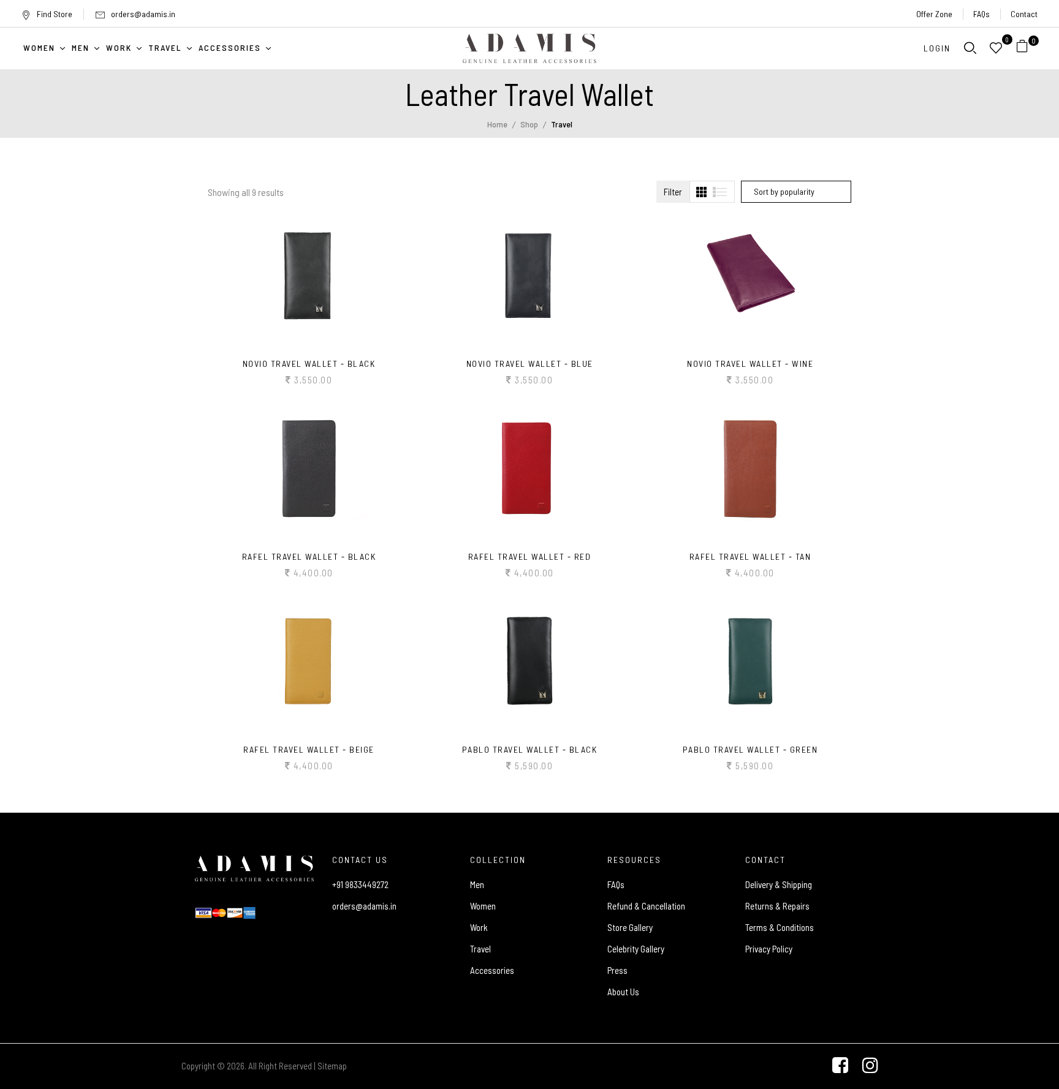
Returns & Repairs (777, 905)
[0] (1022, 48)
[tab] (701, 192)
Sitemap (332, 1065)
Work (479, 927)
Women (483, 905)
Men (477, 884)
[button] (1027, 48)
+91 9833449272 (360, 884)
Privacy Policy (768, 948)
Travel (480, 948)
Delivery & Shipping (778, 884)
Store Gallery (630, 927)
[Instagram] (870, 1066)
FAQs (981, 14)
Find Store (54, 14)
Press (617, 970)
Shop (529, 124)
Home (497, 124)
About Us (623, 991)
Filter (673, 191)
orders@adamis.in (143, 14)
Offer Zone (934, 14)
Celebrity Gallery (635, 948)
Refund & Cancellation (646, 905)
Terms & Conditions (779, 927)
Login (937, 48)
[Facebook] (840, 1066)
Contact (1024, 14)
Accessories (492, 970)
